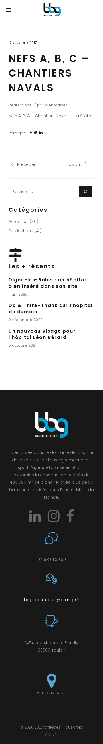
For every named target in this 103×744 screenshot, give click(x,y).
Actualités (19, 221)
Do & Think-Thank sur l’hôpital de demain (51, 308)
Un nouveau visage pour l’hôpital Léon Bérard (42, 334)
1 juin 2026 (18, 294)
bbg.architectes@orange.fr (51, 600)
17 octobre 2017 (23, 42)
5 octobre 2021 (22, 345)
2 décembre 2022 (26, 320)
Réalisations (20, 105)
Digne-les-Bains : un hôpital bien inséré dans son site (47, 283)
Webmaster (56, 105)
